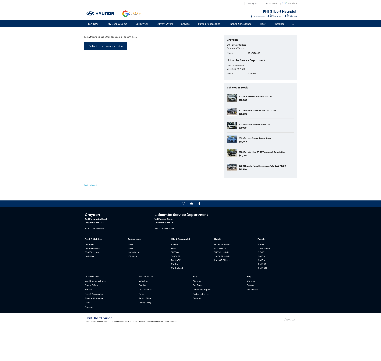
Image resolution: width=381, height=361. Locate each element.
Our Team (197, 285)
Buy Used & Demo (117, 23)
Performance (134, 239)
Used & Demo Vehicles (95, 281)
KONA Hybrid (220, 248)
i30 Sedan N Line (92, 248)
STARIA (174, 264)
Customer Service (201, 294)
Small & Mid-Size (93, 239)
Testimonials (252, 289)
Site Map (251, 281)
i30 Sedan (89, 244)
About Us (197, 281)
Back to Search (90, 185)
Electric (261, 239)
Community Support (202, 289)
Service (185, 23)
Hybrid (217, 239)
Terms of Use (145, 298)
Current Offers (165, 23)
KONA (174, 248)
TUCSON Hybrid (221, 252)
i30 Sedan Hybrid (222, 244)
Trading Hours (98, 228)
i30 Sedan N (133, 252)
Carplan (142, 285)
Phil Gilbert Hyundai (279, 11)
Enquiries (279, 23)
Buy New (93, 23)
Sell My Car (142, 23)
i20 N (130, 244)
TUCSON (175, 252)
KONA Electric (263, 248)
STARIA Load (177, 268)
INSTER (260, 244)
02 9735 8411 (292, 16)
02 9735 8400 (275, 16)
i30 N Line (89, 256)
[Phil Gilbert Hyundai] (101, 14)
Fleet (263, 23)
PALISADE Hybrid (222, 260)
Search (293, 23)
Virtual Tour (144, 281)
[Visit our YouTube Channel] (191, 203)
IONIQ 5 (261, 256)
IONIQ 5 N (132, 256)
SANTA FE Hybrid (222, 256)
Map (87, 228)
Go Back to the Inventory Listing (106, 46)
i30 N (130, 248)
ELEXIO (260, 252)
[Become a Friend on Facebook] (199, 203)
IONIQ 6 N (262, 268)
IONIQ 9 (261, 260)
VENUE (174, 244)
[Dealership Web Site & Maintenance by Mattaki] (290, 319)
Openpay (197, 298)
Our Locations (259, 17)
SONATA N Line (92, 252)
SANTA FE (175, 256)
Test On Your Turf (146, 276)
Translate (292, 3)
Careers (250, 285)
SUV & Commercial (180, 239)
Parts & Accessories (209, 23)
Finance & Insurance (240, 23)
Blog (249, 276)
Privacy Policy (145, 302)
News (141, 294)
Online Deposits (92, 276)
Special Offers (91, 285)
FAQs (195, 276)
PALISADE (176, 260)
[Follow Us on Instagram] (183, 203)
